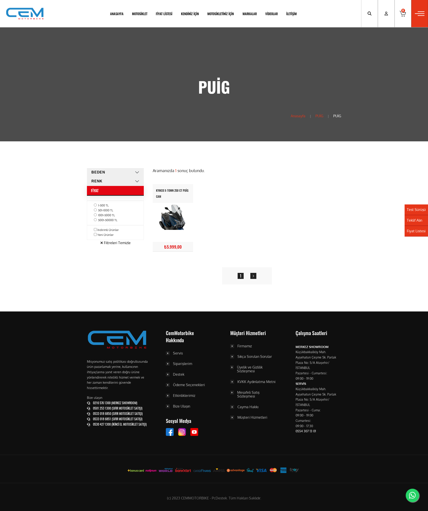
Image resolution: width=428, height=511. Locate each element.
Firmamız (244, 346)
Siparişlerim (182, 364)
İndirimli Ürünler (108, 230)
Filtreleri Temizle (117, 243)
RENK (97, 181)
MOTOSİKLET (139, 13)
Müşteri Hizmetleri (252, 418)
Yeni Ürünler (105, 235)
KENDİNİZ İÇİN (190, 13)
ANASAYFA (116, 13)
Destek (178, 375)
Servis (178, 353)
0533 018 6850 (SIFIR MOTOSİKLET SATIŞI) (117, 413)
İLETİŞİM (291, 13)
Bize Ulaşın (181, 406)
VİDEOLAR (271, 13)
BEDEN (98, 172)
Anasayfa (298, 116)
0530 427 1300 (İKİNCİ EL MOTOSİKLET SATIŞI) (119, 424)
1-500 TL (103, 205)
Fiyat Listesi (416, 231)
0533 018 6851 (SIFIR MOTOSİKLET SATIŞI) (117, 418)
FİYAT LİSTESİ (164, 13)
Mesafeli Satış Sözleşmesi (248, 394)
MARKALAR (250, 13)
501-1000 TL (105, 210)
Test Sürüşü (416, 209)
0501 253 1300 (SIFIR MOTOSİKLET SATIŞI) (117, 408)
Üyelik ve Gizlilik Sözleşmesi (250, 369)
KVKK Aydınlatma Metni (256, 382)
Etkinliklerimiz (184, 396)
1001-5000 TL (106, 215)
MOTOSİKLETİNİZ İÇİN (220, 13)
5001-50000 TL (107, 220)
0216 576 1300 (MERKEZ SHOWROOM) (114, 402)
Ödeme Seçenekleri (189, 385)
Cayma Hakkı (247, 407)
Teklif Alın (414, 220)
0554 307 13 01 (306, 431)
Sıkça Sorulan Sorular (254, 357)
